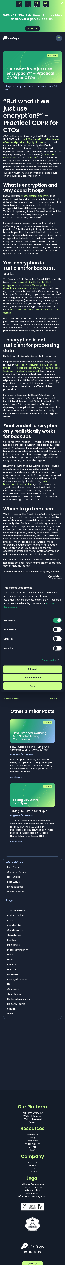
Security (11, 1008)
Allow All (32, 669)
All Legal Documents (32, 1184)
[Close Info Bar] (61, 3)
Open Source (14, 994)
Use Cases (32, 1140)
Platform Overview (33, 1112)
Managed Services (17, 979)
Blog (32, 1137)
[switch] (57, 629)
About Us (32, 1162)
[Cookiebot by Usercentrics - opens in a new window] (48, 577)
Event (10, 954)
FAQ (32, 1149)
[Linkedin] (25, 1252)
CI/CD (10, 920)
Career (32, 1168)
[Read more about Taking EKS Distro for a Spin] (32, 794)
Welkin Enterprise (32, 1115)
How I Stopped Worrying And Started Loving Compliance (29, 748)
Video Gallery (32, 1143)
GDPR (10, 959)
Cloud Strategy (15, 930)
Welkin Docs (32, 1134)
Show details (49, 660)
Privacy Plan (32, 1193)
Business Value (15, 915)
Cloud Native (14, 925)
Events (32, 1146)
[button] (32, 28)
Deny (32, 686)
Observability (14, 989)
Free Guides (13, 876)
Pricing (32, 1122)
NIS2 (9, 984)
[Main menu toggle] (59, 38)
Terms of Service (32, 1187)
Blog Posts (10, 86)
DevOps (11, 939)
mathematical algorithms (35, 195)
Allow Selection (32, 677)
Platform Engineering (18, 998)
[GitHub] (39, 1252)
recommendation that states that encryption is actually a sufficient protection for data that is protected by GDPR (29, 285)
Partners (32, 1165)
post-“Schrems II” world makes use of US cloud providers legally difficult (31, 141)
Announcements (16, 910)
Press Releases (15, 886)
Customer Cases (16, 872)
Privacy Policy (32, 1190)
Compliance (14, 935)
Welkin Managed (33, 1118)
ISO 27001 (12, 969)
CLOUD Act (31, 157)
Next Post (56, 698)
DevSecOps (13, 944)
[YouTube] (30, 1252)
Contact (32, 1171)
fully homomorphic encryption (25, 483)
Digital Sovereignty (17, 949)
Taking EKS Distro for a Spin (28, 811)
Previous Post (10, 698)
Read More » (17, 777)
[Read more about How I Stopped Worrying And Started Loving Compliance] (32, 730)
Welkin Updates (15, 891)
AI (8, 905)
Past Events (13, 881)
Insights (11, 964)
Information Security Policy (32, 1196)
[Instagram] (34, 1252)
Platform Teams (16, 1003)
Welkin (10, 1013)
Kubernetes (13, 974)
